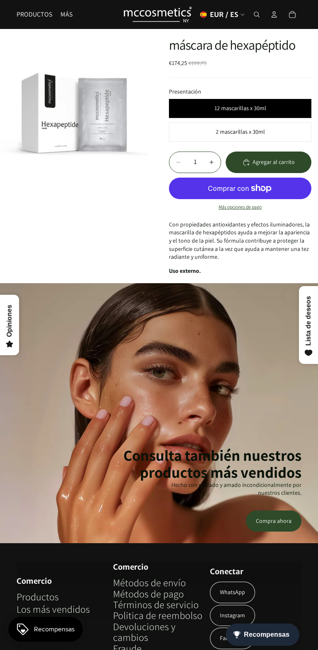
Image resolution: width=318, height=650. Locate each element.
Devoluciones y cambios (144, 632)
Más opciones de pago (240, 207)
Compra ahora (274, 521)
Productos (38, 596)
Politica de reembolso (157, 615)
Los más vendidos (53, 609)
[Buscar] (257, 14)
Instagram (232, 615)
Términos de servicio (156, 604)
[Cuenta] (274, 14)
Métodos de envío (149, 582)
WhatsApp (232, 592)
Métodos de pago (148, 593)
